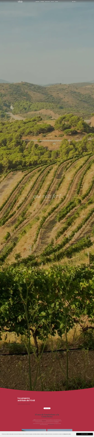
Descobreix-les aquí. (51, 424)
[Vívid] (20, 1)
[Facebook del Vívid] (72, 1)
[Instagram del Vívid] (75, 1)
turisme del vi (44, 420)
